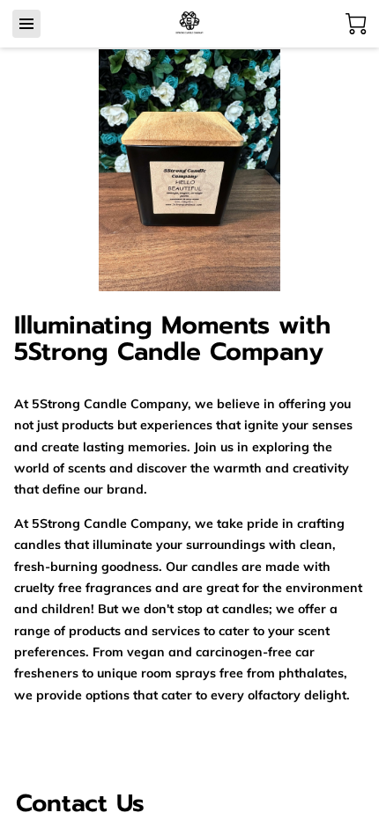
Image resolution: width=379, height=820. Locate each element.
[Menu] (26, 24)
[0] (356, 23)
